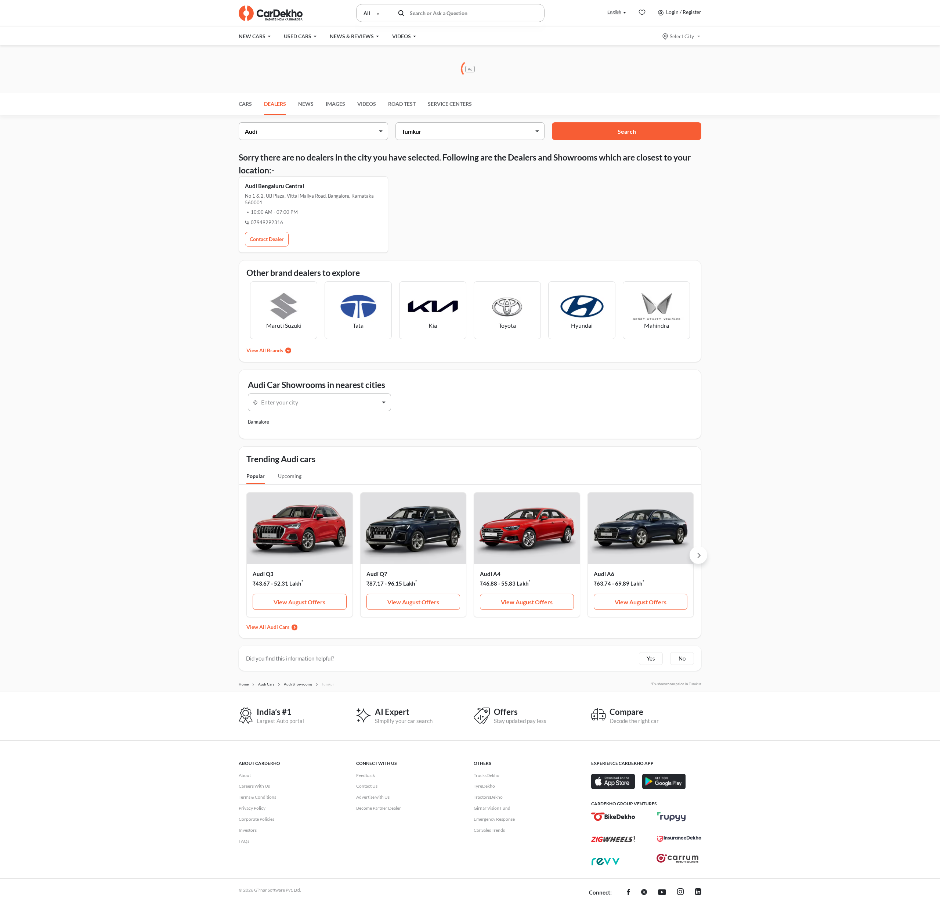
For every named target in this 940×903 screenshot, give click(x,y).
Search (627, 131)
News (306, 104)
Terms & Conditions (257, 797)
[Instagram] (680, 893)
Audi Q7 (376, 574)
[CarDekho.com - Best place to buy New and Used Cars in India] (271, 13)
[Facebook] (628, 893)
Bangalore (258, 422)
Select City (682, 36)
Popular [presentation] (255, 476)
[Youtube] (662, 893)
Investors (248, 830)
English (614, 12)
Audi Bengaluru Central (274, 186)
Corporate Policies (256, 819)
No (682, 658)
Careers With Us (254, 786)
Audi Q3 (263, 574)
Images (335, 104)
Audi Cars (278, 627)
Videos (366, 104)
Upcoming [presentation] (289, 476)
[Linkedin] (698, 893)
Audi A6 (604, 574)
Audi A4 (490, 574)
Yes (651, 658)
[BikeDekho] (613, 816)
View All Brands (264, 350)
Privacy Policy (252, 808)
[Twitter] (644, 893)
